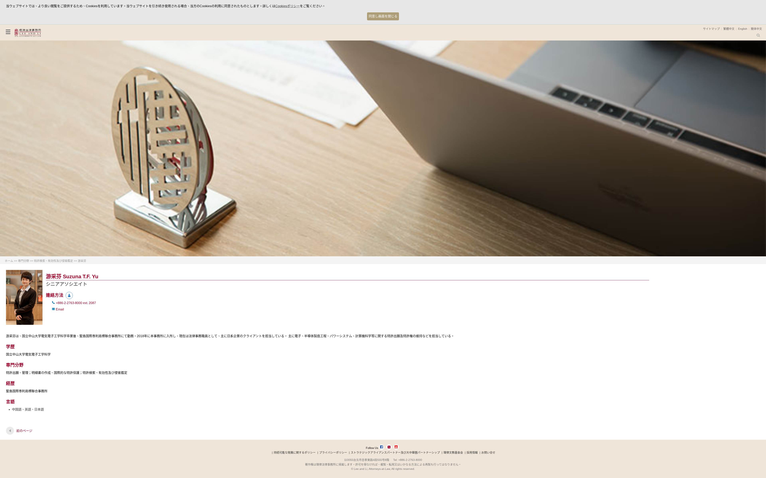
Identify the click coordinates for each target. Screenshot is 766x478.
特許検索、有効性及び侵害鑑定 (53, 260)
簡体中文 (756, 28)
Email (60, 309)
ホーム (9, 260)
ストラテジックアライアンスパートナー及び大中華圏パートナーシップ (395, 452)
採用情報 (472, 452)
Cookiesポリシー (287, 6)
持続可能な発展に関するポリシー (295, 452)
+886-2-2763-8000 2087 (76, 303)
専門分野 (23, 260)
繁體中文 (728, 28)
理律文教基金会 (453, 452)
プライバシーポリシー (333, 452)
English (742, 28)
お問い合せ (488, 452)
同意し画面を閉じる (383, 16)
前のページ (24, 431)
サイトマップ (711, 28)
